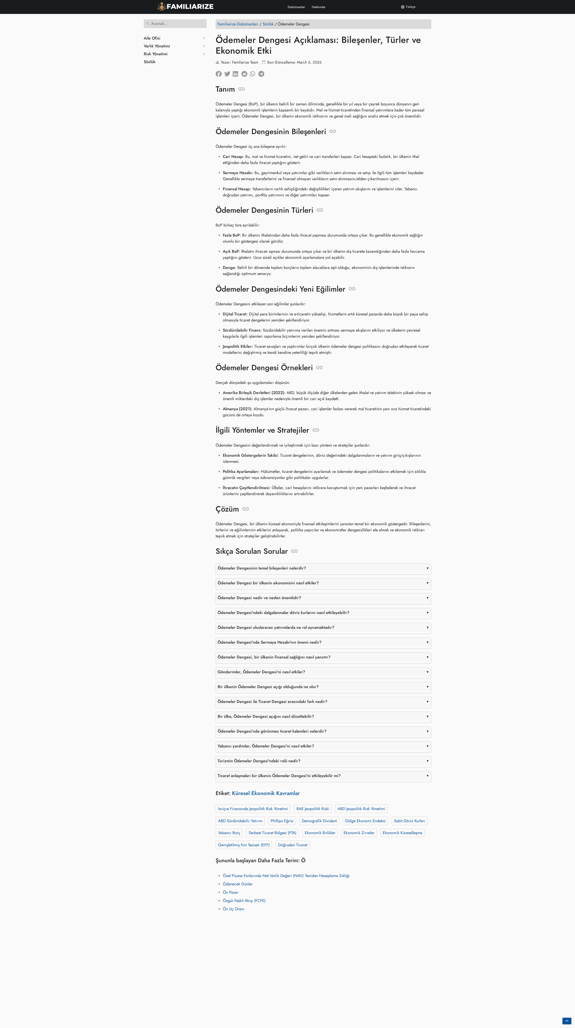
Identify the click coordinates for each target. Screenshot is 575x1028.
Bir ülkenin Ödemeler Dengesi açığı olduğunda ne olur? (268, 687)
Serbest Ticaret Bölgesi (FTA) (272, 833)
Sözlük (149, 62)
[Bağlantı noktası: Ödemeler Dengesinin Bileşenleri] (333, 131)
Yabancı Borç (229, 833)
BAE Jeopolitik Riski (312, 809)
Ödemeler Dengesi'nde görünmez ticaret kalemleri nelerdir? (272, 731)
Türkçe (410, 7)
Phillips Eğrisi (282, 821)
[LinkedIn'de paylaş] (237, 73)
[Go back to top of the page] (566, 1021)
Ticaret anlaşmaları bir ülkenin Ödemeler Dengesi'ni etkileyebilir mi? (279, 776)
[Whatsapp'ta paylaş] (254, 73)
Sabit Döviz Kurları (409, 821)
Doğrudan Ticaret (292, 845)
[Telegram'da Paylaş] (262, 73)
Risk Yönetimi (156, 54)
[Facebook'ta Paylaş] (220, 73)
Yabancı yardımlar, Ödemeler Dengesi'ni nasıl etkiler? (266, 746)
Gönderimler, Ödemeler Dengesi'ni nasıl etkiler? (261, 672)
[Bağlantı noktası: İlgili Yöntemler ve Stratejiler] (316, 430)
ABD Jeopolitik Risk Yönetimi (361, 809)
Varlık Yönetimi (157, 46)
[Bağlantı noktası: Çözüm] (245, 509)
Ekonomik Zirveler (359, 833)
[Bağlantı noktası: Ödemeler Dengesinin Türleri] (320, 210)
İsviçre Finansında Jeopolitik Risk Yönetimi (253, 809)
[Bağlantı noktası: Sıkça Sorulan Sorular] (294, 551)
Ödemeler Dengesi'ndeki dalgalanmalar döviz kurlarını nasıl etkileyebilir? (283, 613)
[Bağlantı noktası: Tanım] (241, 89)
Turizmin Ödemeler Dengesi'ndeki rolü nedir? (259, 761)
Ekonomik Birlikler (320, 833)
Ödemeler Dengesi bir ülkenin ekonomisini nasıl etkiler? (268, 583)
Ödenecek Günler (238, 884)
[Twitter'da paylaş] (228, 73)
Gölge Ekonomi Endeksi (365, 821)
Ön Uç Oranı (233, 909)
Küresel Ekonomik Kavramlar (266, 793)
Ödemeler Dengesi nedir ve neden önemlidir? (259, 598)
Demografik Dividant (319, 821)
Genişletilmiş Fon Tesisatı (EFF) (244, 845)
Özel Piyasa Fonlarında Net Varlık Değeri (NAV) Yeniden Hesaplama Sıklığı (286, 876)
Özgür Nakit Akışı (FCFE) (244, 901)
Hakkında (318, 7)
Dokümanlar (296, 7)
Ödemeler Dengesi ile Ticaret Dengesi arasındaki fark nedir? (272, 702)
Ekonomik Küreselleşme (402, 833)
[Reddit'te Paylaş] (245, 73)
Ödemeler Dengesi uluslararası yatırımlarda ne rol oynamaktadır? (276, 627)
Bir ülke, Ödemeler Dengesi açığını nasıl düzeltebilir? (266, 716)
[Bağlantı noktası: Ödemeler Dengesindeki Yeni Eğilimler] (352, 289)
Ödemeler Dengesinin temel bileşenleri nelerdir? (262, 568)
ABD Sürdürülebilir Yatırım (240, 821)
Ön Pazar (230, 892)
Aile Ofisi (152, 38)
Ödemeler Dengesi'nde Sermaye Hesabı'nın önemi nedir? (270, 642)
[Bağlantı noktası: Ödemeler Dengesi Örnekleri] (319, 368)
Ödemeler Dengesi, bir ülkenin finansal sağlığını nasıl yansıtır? (274, 657)
